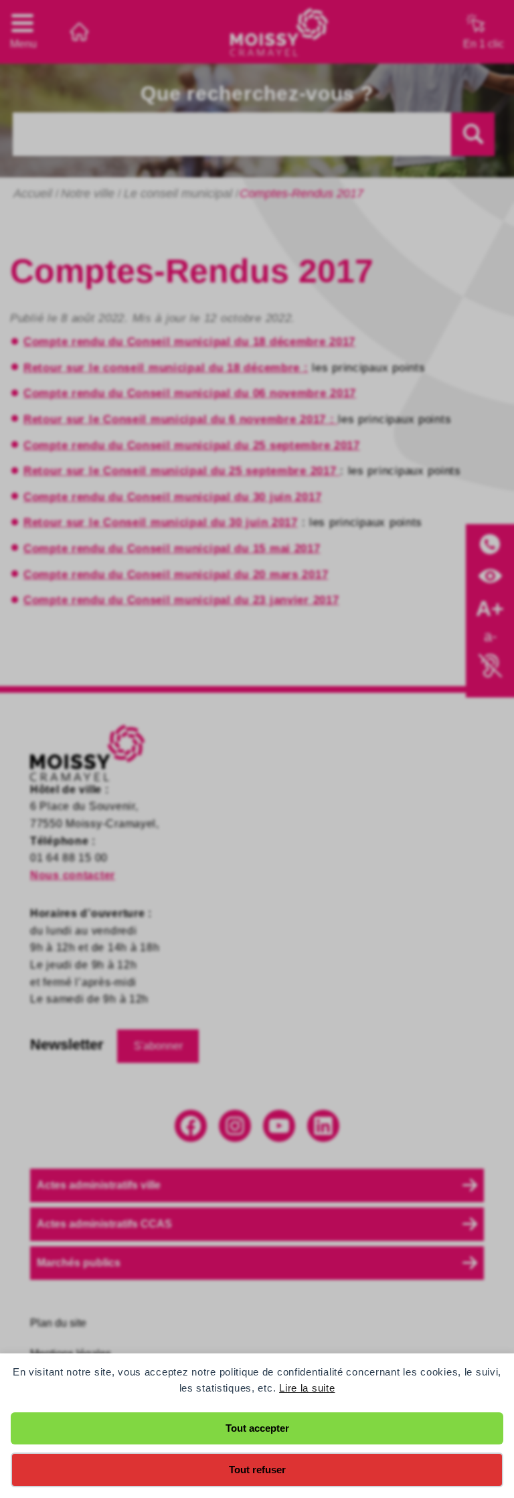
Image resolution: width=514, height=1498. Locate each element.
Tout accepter (257, 1428)
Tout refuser (257, 1469)
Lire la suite (307, 1388)
